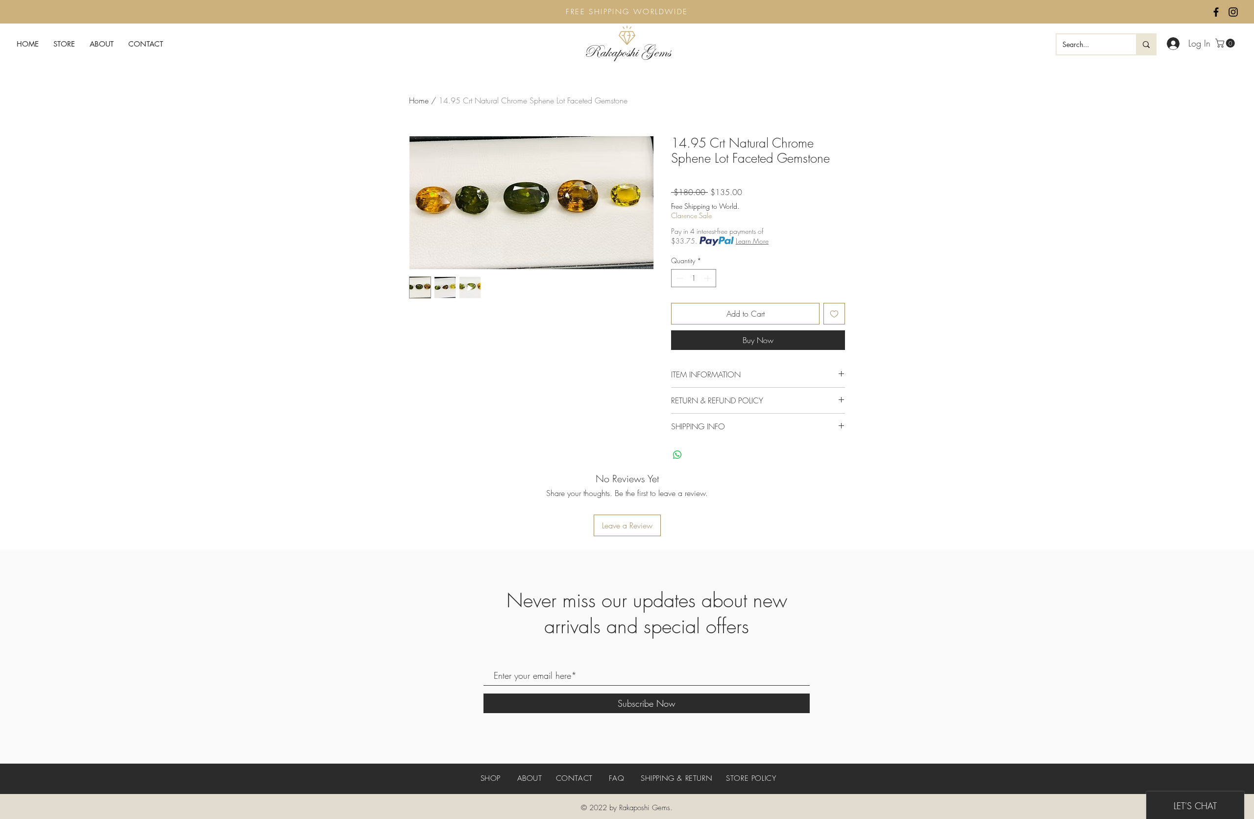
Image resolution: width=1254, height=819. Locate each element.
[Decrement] (679, 278)
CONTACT (574, 778)
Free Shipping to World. (705, 206)
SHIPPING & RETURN (676, 778)
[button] (1226, 43)
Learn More (752, 241)
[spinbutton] (693, 278)
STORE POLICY (751, 778)
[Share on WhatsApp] (677, 455)
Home (419, 100)
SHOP (492, 778)
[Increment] (708, 278)
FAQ (616, 778)
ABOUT (529, 778)
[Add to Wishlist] (834, 313)
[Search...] (1146, 44)
